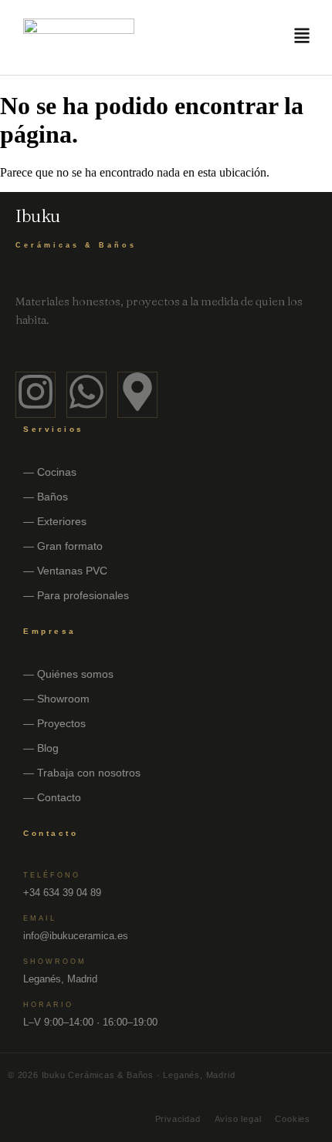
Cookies (292, 1118)
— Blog (41, 748)
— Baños (45, 496)
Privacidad (178, 1118)
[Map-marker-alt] (137, 395)
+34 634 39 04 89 (62, 892)
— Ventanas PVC (65, 570)
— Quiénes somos (68, 674)
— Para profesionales (76, 595)
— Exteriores (54, 521)
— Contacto (52, 797)
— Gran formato (63, 546)
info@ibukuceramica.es (75, 936)
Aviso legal (238, 1118)
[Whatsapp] (86, 395)
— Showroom (56, 698)
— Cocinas (49, 472)
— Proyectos (54, 723)
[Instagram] (35, 395)
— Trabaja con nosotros (82, 772)
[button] (302, 37)
